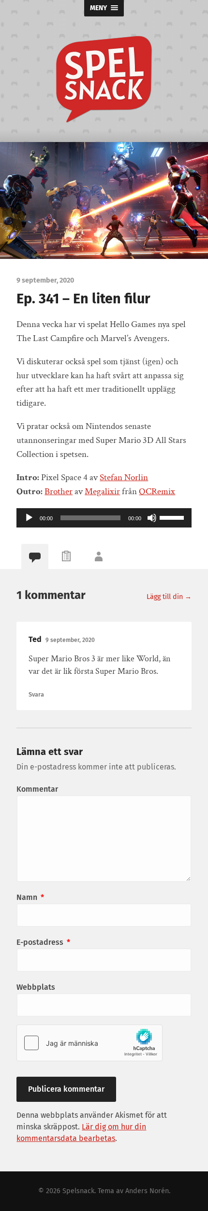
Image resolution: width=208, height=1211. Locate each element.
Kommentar (37, 789)
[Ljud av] (152, 518)
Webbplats (35, 987)
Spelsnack (78, 1191)
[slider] (173, 517)
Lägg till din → (169, 597)
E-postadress (43, 942)
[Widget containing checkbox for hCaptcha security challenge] (89, 1043)
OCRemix (157, 491)
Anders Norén (147, 1191)
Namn (30, 897)
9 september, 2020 (70, 640)
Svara (36, 694)
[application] (103, 517)
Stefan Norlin (124, 477)
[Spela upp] (29, 518)
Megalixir (102, 491)
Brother (59, 491)
